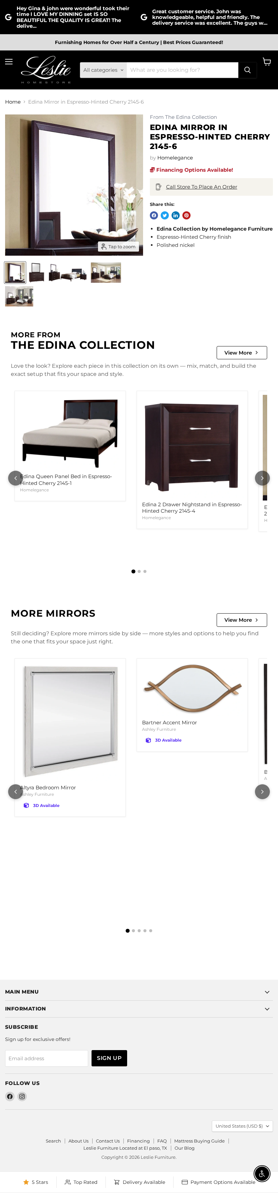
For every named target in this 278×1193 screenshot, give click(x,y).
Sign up (109, 1058)
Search (53, 1141)
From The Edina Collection (183, 117)
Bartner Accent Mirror (169, 722)
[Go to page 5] (150, 930)
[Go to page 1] (133, 572)
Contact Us (108, 1141)
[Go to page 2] (139, 571)
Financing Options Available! (194, 170)
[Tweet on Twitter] (165, 215)
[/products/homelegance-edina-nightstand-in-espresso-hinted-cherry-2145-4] (192, 446)
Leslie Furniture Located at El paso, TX (125, 1148)
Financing (138, 1141)
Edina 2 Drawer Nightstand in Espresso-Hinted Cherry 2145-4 (192, 507)
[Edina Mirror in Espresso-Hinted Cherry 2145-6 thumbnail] (15, 272)
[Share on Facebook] (154, 215)
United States (239, 1126)
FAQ (162, 1141)
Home (13, 102)
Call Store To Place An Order (201, 187)
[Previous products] (15, 478)
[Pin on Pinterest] (186, 215)
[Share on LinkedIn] (176, 215)
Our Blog (185, 1148)
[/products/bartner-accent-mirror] (192, 689)
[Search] (247, 70)
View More (238, 352)
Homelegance (175, 157)
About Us (78, 1141)
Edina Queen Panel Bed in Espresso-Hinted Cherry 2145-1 (66, 479)
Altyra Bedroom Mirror (48, 787)
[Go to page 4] (144, 930)
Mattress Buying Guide (199, 1141)
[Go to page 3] (144, 571)
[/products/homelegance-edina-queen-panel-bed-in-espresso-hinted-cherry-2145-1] (70, 432)
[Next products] (262, 478)
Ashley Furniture (37, 794)
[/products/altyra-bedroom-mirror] (70, 721)
